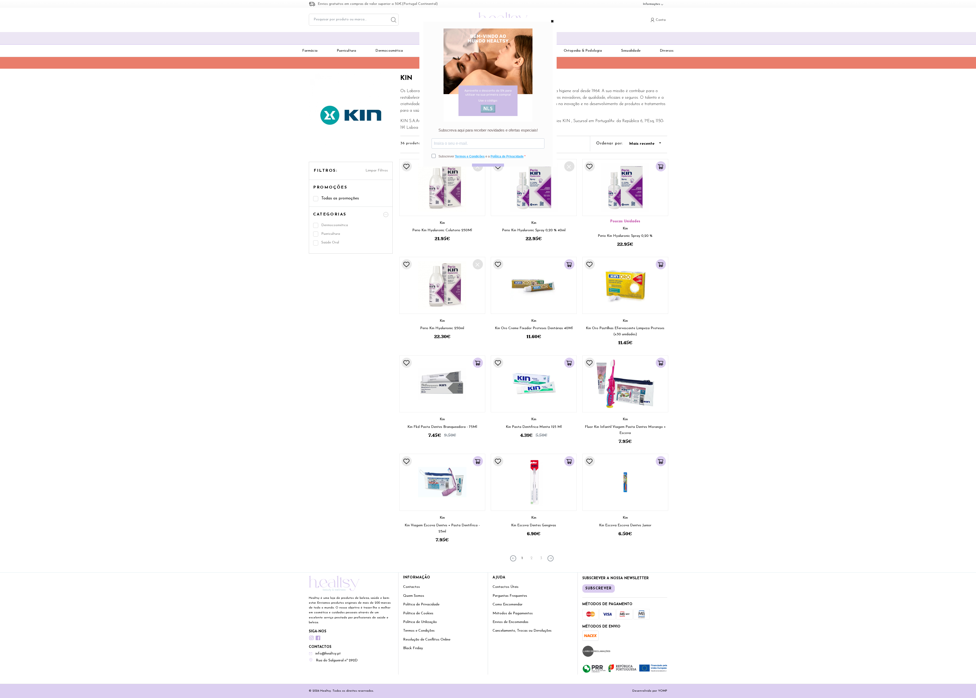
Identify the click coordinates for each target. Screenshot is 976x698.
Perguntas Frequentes (510, 596)
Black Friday (413, 648)
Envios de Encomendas (510, 622)
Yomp (662, 690)
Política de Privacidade (421, 604)
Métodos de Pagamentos (513, 613)
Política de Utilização (420, 622)
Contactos (411, 587)
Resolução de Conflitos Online (426, 640)
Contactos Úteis (505, 587)
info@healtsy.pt (328, 654)
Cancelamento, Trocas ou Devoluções (522, 631)
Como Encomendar (508, 604)
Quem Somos (413, 596)
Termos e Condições (419, 631)
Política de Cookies (418, 613)
